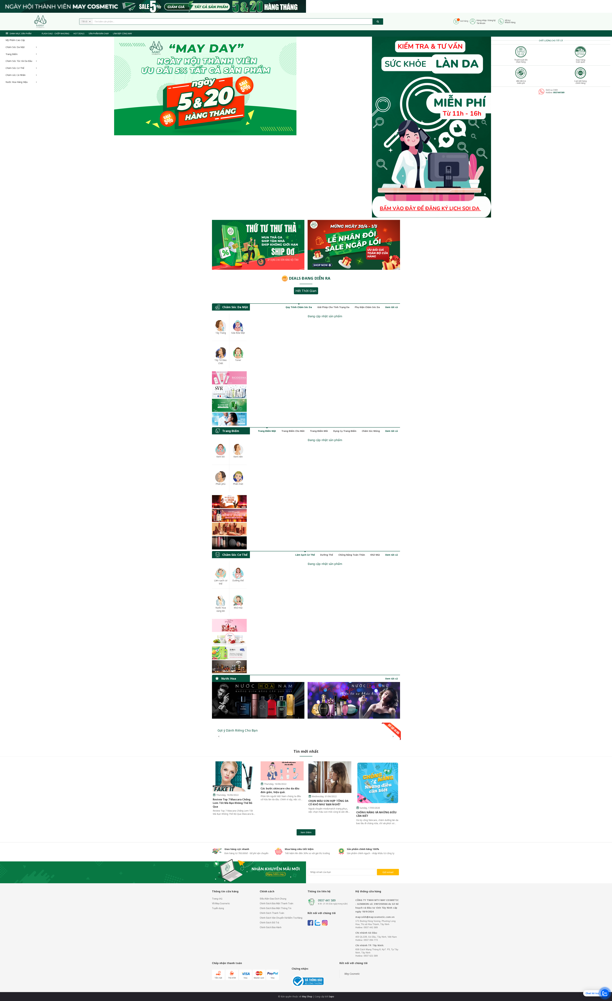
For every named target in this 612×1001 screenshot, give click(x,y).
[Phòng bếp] (258, 700)
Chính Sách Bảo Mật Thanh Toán (276, 903)
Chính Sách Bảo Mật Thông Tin (275, 908)
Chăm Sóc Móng (371, 430)
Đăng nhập (482, 20)
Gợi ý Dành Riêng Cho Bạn (238, 730)
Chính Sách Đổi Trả (269, 922)
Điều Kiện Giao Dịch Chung (273, 898)
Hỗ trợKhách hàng (510, 21)
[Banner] (229, 398)
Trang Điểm (12, 54)
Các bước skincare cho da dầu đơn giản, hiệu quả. (280, 790)
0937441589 (558, 92)
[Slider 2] (205, 86)
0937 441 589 (326, 900)
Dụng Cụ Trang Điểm (344, 430)
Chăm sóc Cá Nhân (16, 74)
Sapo (331, 996)
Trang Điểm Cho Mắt (293, 430)
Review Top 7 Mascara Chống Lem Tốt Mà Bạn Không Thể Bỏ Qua (232, 803)
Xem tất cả (391, 307)
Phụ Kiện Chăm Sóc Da (367, 307)
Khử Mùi (375, 554)
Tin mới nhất (306, 751)
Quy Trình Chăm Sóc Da (299, 307)
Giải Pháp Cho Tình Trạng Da (333, 307)
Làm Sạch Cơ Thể (305, 554)
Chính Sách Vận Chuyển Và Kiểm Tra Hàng (281, 918)
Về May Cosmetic (221, 903)
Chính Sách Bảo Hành (270, 927)
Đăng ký (491, 20)
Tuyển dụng (218, 908)
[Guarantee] (308, 981)
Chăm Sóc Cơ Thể (15, 67)
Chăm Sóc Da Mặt (15, 47)
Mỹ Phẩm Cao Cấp (15, 40)
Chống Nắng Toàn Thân (351, 554)
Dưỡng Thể (326, 554)
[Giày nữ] (354, 245)
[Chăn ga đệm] (354, 700)
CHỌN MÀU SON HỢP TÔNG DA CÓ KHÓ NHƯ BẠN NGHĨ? (328, 802)
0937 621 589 (371, 955)
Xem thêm (306, 832)
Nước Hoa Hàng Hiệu (17, 81)
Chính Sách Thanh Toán (272, 913)
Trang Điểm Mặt (267, 430)
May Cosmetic (352, 974)
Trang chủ (217, 898)
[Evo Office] (431, 126)
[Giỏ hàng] (456, 21)
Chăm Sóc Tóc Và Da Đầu (19, 60)
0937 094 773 (371, 940)
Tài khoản (481, 23)
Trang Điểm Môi (319, 430)
